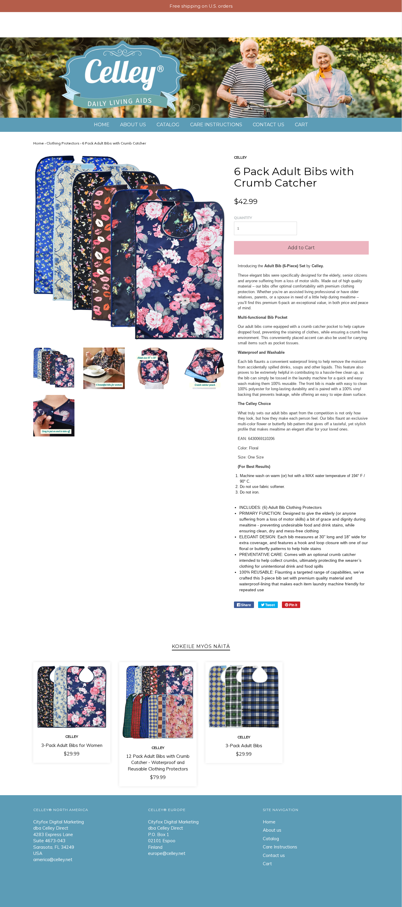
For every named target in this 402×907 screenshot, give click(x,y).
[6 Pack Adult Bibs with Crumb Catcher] (54, 367)
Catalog (78, 21)
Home (15, 21)
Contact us (23, 28)
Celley (71, 736)
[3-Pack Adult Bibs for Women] (72, 696)
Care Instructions (125, 21)
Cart (54, 28)
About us (45, 21)
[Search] (359, 21)
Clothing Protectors (62, 143)
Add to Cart (301, 247)
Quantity (243, 217)
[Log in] (373, 21)
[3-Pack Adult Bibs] (244, 697)
